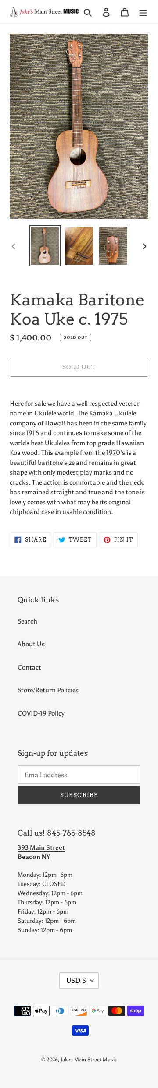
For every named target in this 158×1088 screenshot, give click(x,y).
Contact (29, 667)
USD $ (76, 980)
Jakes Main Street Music (89, 1059)
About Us (31, 644)
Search (27, 621)
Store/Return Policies (48, 690)
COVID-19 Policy (41, 713)
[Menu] (143, 12)
